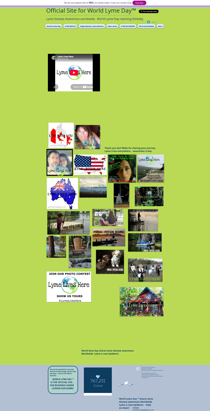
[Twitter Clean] (126, 383)
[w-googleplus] (131, 386)
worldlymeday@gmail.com (143, 410)
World (95, 10)
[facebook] (121, 386)
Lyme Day (118, 10)
